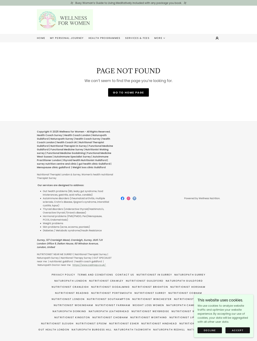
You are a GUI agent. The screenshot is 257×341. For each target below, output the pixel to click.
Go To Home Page (128, 92)
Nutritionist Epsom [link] (91, 323)
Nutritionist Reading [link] (72, 293)
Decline (210, 330)
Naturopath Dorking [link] (69, 311)
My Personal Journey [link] (67, 38)
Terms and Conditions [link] (95, 274)
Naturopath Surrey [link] (189, 274)
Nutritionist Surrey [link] (150, 293)
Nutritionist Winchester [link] (152, 299)
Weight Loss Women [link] (148, 305)
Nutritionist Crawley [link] (106, 281)
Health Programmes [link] (104, 38)
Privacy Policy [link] (63, 274)
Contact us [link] (124, 274)
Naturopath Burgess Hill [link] (92, 329)
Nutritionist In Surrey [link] (154, 274)
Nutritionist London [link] (68, 299)
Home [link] (41, 38)
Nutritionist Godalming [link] (110, 287)
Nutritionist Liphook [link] (186, 317)
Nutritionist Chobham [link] (110, 317)
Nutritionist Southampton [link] (108, 299)
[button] (159, 38)
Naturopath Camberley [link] (184, 305)
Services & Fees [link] (137, 38)
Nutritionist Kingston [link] (72, 317)
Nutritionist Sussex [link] (189, 299)
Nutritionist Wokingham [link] (73, 305)
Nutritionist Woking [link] (187, 311)
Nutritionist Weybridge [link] (150, 311)
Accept (238, 330)
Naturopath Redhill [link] (169, 329)
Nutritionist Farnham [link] (112, 305)
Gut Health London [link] (53, 329)
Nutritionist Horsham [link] (187, 287)
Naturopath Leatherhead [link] (109, 311)
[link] (65, 19)
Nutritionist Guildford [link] (144, 281)
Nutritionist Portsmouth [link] (111, 293)
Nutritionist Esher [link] (124, 323)
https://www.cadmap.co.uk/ (89, 265)
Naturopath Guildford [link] (184, 281)
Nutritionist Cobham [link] (185, 293)
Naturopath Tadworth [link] (132, 329)
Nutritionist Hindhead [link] (159, 323)
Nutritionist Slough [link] (57, 323)
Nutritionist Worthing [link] (148, 317)
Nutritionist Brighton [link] (150, 287)
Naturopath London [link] (70, 281)
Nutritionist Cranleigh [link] (70, 287)
